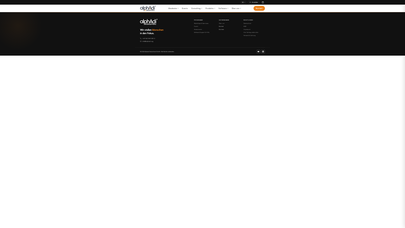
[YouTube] (258, 52)
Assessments (198, 29)
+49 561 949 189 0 (148, 38)
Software (223, 8)
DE (243, 2)
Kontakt (259, 8)
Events (185, 8)
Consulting (196, 8)
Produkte (209, 8)
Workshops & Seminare (201, 23)
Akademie (172, 8)
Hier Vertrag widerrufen (251, 32)
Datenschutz (247, 23)
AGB (245, 26)
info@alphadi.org (147, 41)
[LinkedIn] (263, 52)
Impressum (247, 29)
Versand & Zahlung (250, 35)
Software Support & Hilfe (201, 32)
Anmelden (255, 2)
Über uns (235, 8)
